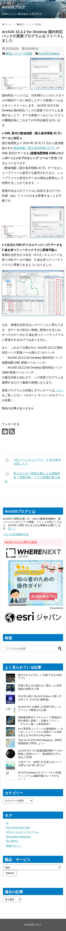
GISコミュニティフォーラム (22, 831)
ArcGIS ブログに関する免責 (21, 542)
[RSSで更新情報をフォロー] (12, 431)
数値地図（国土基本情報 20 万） (35, 148)
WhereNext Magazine (18, 836)
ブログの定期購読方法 (16, 534)
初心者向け (12, 841)
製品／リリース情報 (19, 53)
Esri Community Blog (18, 827)
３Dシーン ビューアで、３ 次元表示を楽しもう (37, 461)
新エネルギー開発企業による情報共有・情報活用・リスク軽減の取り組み (32, 477)
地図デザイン (13, 845)
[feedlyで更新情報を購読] (5, 431)
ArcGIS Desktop (48, 53)
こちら (59, 390)
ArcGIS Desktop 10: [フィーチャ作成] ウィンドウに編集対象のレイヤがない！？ (39, 776)
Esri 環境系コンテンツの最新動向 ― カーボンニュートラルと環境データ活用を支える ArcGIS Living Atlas (40, 732)
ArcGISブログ (13, 7)
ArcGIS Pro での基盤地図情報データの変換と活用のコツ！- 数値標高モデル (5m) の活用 (40, 754)
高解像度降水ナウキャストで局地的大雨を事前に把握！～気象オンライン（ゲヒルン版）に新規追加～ (40, 720)
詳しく (12, 528)
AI (7, 823)
